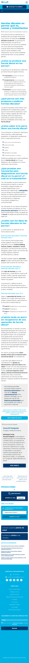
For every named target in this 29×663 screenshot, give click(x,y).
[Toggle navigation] (26, 2)
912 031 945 (16, 574)
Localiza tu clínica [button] (15, 6)
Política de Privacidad (18, 623)
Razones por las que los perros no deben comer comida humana (21, 478)
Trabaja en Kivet (14, 592)
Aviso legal (14, 607)
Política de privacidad (14, 609)
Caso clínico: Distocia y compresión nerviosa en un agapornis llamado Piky (12, 549)
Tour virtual (14, 602)
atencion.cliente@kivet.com (15, 577)
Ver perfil (14, 465)
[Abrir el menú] (2, 11)
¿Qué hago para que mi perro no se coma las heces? (7, 477)
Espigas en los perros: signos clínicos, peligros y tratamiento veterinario (11, 552)
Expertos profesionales (12, 400)
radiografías (23, 190)
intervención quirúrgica (9, 210)
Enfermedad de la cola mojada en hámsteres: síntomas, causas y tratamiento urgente (13, 555)
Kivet (8, 657)
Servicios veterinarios (14, 589)
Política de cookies (14, 604)
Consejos (14, 599)
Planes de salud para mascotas (14, 597)
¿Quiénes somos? (14, 594)
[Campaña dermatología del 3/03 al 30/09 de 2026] (14, 489)
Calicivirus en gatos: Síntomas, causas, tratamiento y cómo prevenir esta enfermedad (13, 558)
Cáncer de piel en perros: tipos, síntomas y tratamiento (12, 545)
